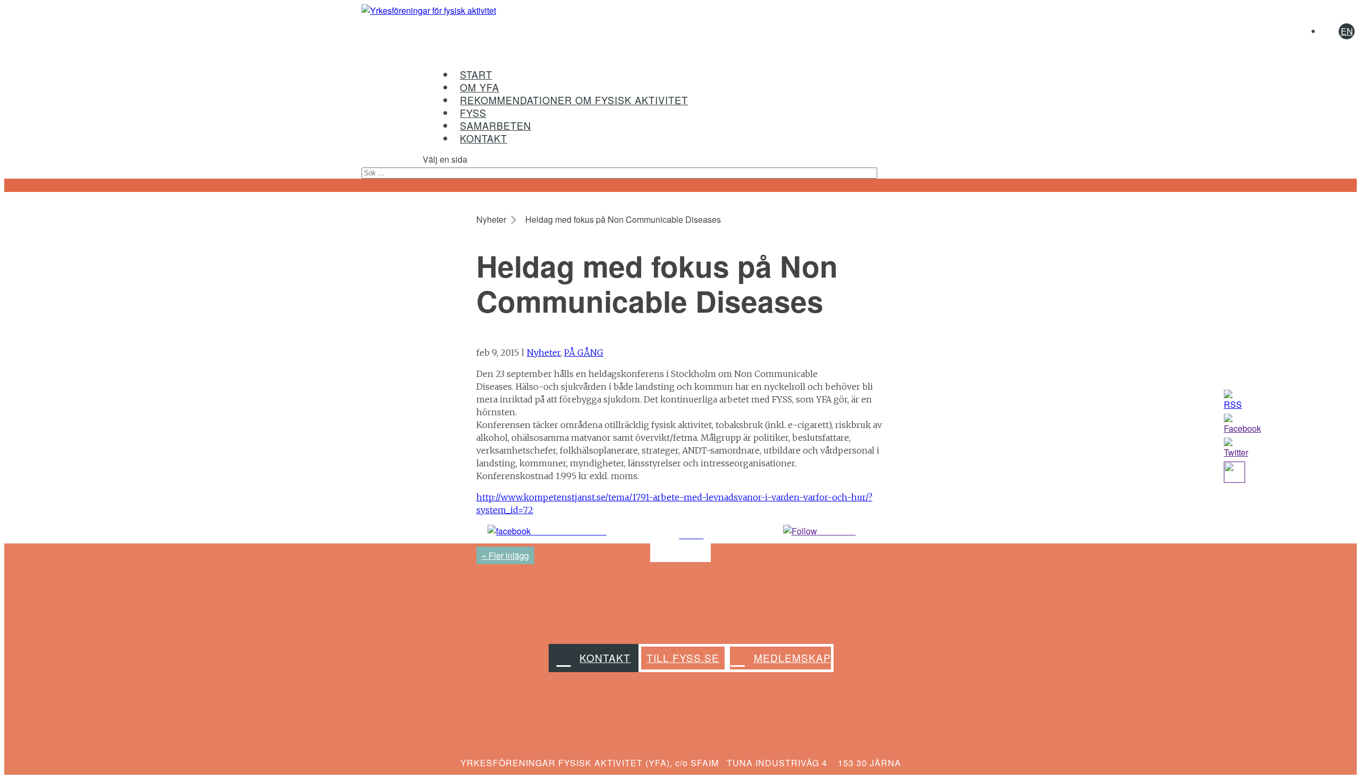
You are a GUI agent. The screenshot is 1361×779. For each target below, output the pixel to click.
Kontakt (605, 657)
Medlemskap (792, 657)
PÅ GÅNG (583, 352)
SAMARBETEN (495, 125)
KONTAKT (483, 138)
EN (1347, 31)
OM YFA (479, 87)
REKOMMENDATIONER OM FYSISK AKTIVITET (574, 100)
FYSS (473, 113)
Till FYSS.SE (682, 657)
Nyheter (543, 352)
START (476, 74)
